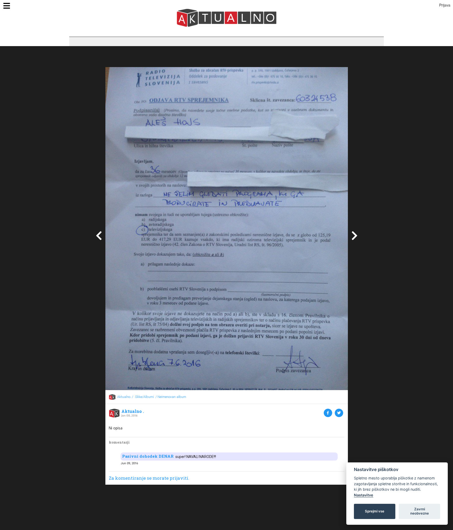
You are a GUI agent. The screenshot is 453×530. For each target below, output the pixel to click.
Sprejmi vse (374, 511)
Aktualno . (132, 411)
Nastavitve (363, 495)
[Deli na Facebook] (328, 413)
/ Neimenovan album (170, 397)
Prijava (444, 5)
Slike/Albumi (144, 397)
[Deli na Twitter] (339, 413)
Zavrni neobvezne (419, 511)
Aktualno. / (125, 397)
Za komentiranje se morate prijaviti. (149, 478)
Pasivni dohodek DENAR (148, 456)
